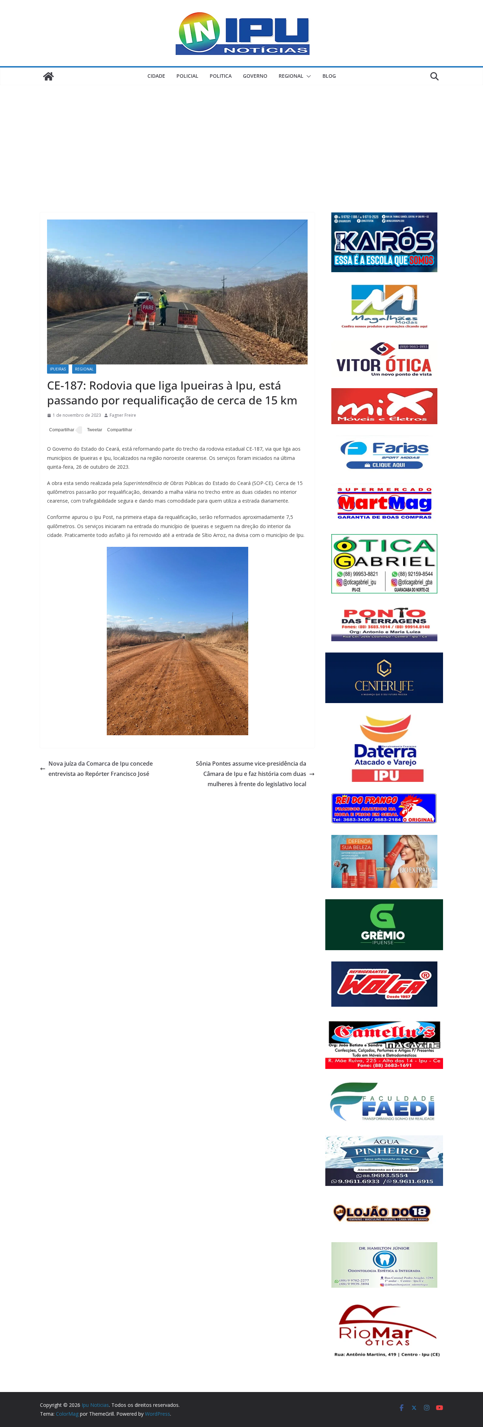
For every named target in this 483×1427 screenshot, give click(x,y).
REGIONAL (291, 75)
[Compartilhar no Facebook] (60, 430)
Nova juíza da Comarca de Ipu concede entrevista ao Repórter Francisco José (100, 769)
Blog (329, 75)
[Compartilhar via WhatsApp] (118, 430)
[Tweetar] (93, 430)
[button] (307, 76)
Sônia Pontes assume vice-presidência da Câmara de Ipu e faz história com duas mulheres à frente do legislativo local (251, 774)
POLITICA (221, 75)
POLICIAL (187, 75)
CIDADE (156, 75)
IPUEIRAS (58, 369)
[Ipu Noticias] (48, 76)
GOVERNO (255, 75)
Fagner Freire (123, 415)
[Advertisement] (241, 138)
